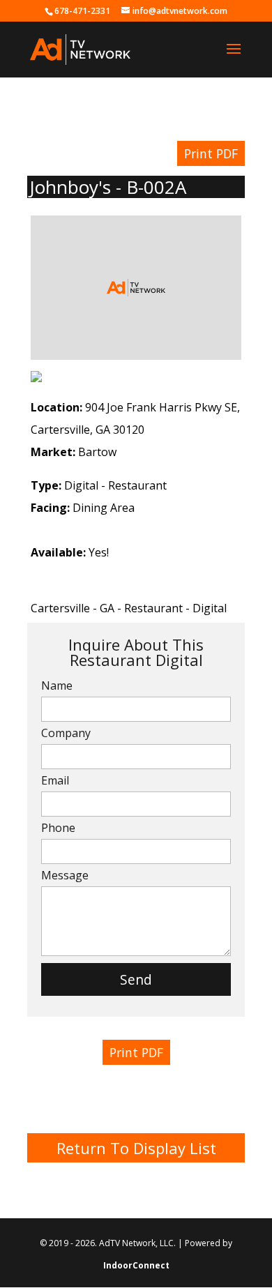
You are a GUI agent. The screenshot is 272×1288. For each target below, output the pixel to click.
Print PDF (211, 153)
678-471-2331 (82, 11)
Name (57, 685)
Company (66, 733)
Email (55, 780)
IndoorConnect (136, 1265)
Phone (58, 827)
